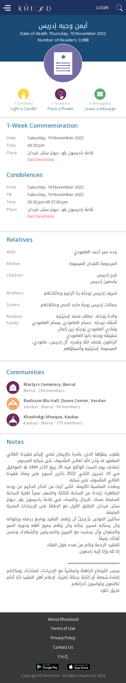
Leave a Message (100, 108)
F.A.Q (63, 656)
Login (102, 7)
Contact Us (63, 647)
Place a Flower (60, 108)
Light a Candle (24, 108)
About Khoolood (63, 619)
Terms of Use (63, 628)
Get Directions (40, 159)
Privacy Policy (63, 638)
